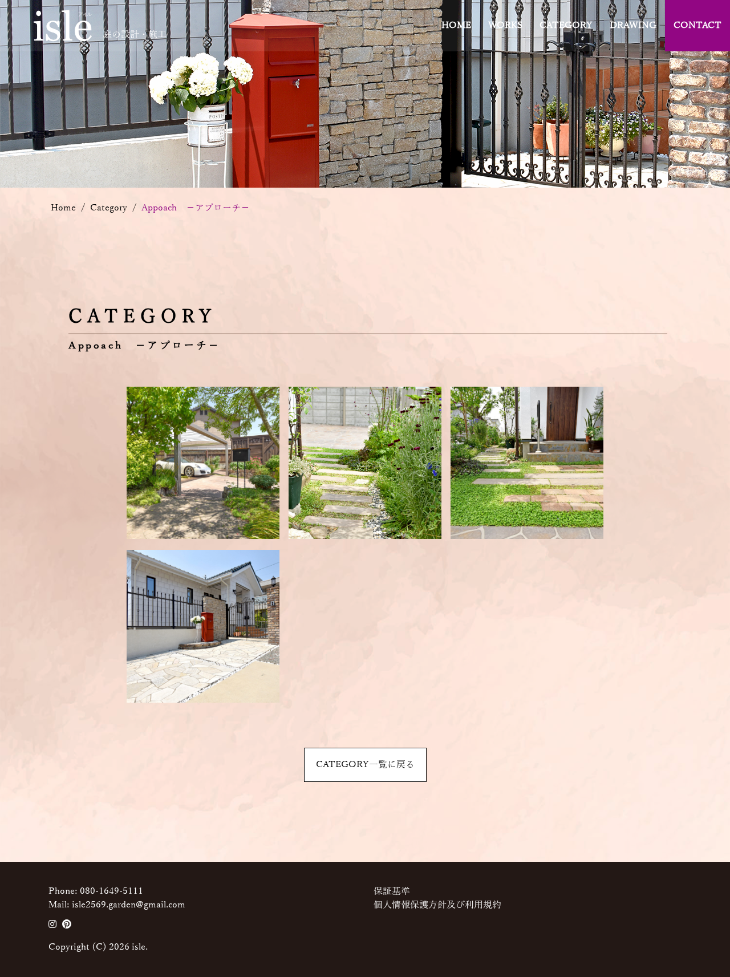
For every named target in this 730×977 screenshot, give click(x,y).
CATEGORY (566, 26)
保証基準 (392, 891)
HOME (456, 26)
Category (108, 107)
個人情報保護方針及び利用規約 (437, 905)
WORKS (505, 26)
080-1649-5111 (111, 891)
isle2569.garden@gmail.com (128, 905)
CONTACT (697, 26)
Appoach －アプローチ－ (195, 107)
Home (63, 107)
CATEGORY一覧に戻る (365, 765)
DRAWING (633, 26)
